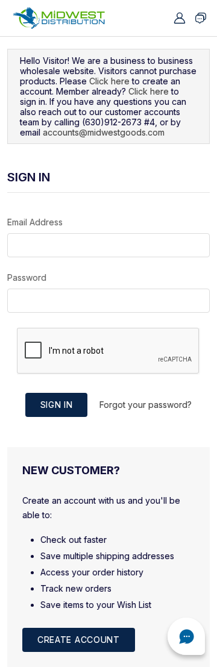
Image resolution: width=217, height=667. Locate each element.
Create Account (78, 639)
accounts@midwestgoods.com (104, 132)
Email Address (35, 222)
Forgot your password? (145, 404)
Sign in (56, 404)
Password (26, 277)
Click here (109, 81)
